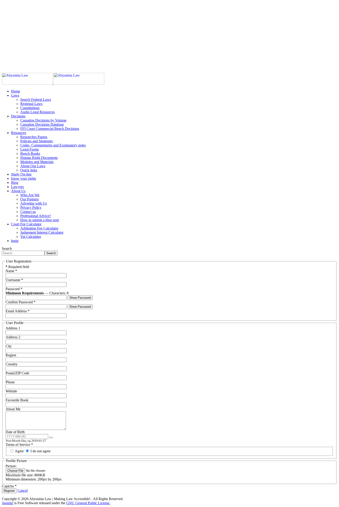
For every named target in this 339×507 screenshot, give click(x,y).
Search (7, 249)
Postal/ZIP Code (17, 373)
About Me (13, 409)
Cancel (23, 490)
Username (14, 280)
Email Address (18, 311)
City (9, 346)
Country (12, 364)
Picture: (11, 466)
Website (11, 391)
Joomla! (7, 503)
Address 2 (13, 337)
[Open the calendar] (51, 437)
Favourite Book (17, 400)
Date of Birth (15, 432)
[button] (15, 95)
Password (14, 289)
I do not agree (40, 451)
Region (11, 355)
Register (9, 490)
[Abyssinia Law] (53, 83)
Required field (17, 267)
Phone (10, 382)
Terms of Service (19, 445)
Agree (19, 451)
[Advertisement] (140, 34)
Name (11, 271)
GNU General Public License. (88, 503)
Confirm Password (21, 302)
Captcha (9, 486)
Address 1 (13, 328)
